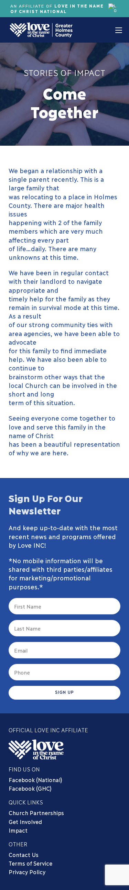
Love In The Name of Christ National (57, 8)
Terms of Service (30, 863)
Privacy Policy (27, 871)
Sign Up (64, 691)
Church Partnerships (36, 812)
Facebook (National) (35, 779)
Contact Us (24, 854)
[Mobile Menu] (118, 30)
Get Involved (25, 821)
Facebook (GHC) (30, 788)
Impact (18, 830)
